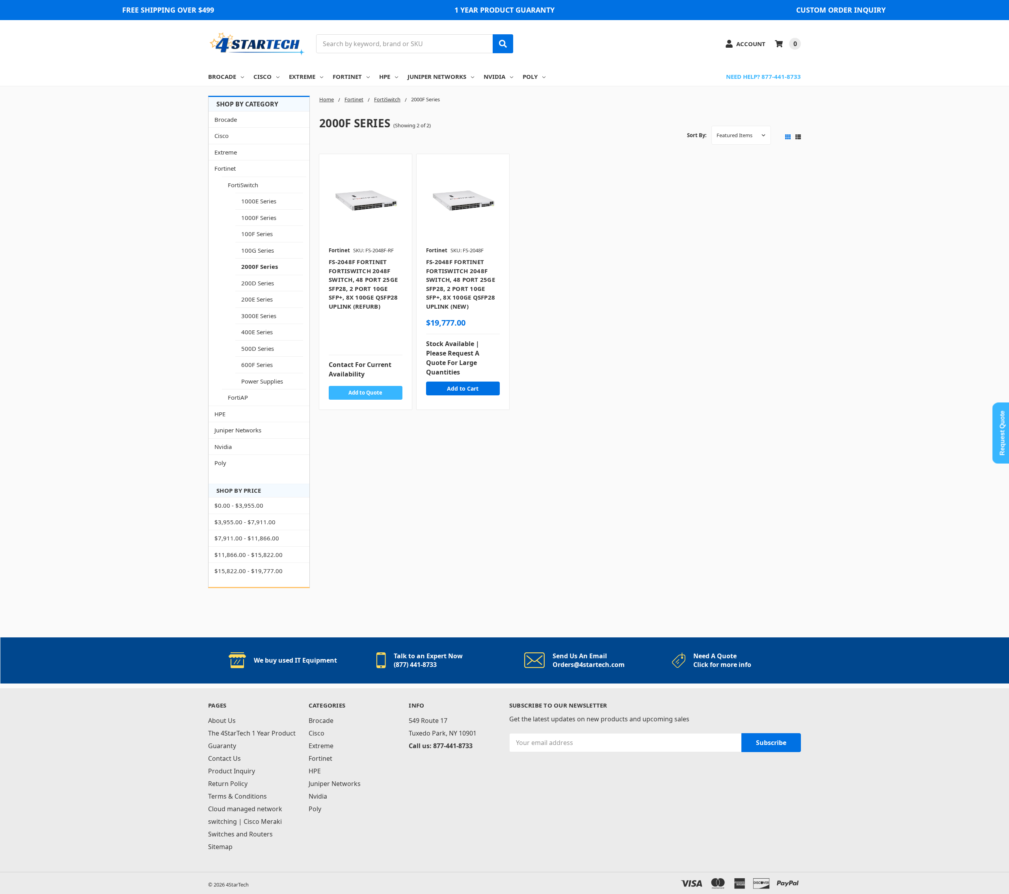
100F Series (257, 234)
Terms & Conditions (237, 796)
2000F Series (259, 266)
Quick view (366, 202)
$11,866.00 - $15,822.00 (248, 555)
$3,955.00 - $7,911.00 (245, 522)
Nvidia (494, 76)
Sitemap (220, 846)
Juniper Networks (437, 76)
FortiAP (238, 397)
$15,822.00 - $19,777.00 (248, 571)
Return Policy (228, 783)
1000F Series (258, 218)
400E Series (257, 332)
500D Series (257, 348)
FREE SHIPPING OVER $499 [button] (168, 10)
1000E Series (258, 201)
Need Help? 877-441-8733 (763, 76)
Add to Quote (365, 392)
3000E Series (258, 316)
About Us (222, 720)
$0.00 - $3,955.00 (238, 505)
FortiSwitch (243, 185)
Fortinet (347, 76)
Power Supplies (262, 381)
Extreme (302, 76)
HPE (384, 76)
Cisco (262, 76)
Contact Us (224, 758)
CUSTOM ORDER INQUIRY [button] (841, 10)
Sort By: (697, 135)
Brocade (222, 76)
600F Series (257, 365)
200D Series (257, 283)
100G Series (257, 250)
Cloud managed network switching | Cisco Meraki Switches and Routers (245, 821)
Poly (530, 76)
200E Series (257, 299)
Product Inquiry (231, 771)
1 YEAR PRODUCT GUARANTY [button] (504, 10)
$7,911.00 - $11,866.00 (246, 538)
